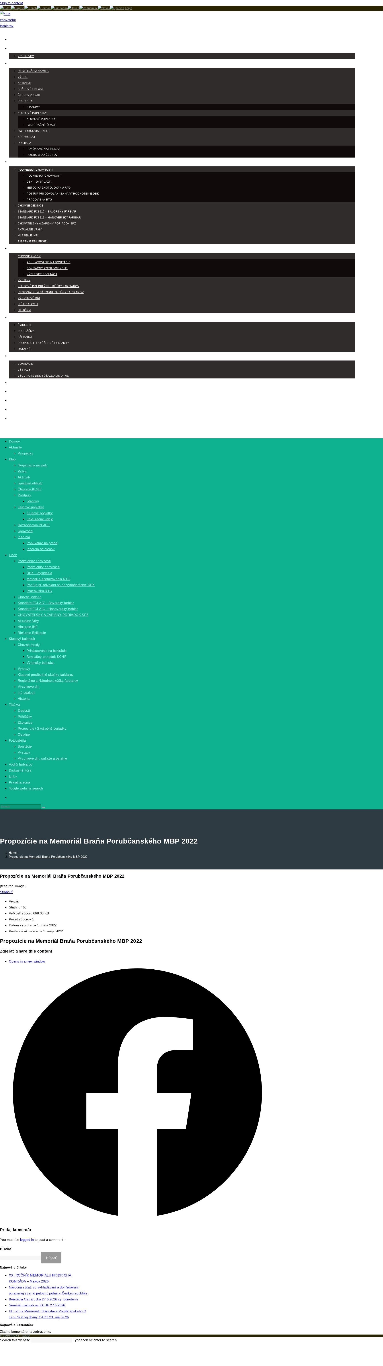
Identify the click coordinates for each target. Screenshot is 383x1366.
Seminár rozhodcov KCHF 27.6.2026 (37, 1305)
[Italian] (73, 8)
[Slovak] (104, 8)
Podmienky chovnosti (34, 561)
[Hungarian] (59, 8)
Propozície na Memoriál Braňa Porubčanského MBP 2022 (48, 856)
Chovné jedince (29, 597)
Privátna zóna (19, 782)
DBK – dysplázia (39, 573)
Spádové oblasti (30, 483)
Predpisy (24, 495)
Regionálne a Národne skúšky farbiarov (48, 680)
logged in (27, 1239)
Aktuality (15, 447)
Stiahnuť (6, 892)
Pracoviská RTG (39, 591)
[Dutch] (5, 8)
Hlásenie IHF (28, 627)
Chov (13, 555)
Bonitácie (25, 746)
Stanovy (33, 501)
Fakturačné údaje (40, 519)
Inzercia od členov (41, 549)
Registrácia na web (32, 465)
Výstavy (24, 668)
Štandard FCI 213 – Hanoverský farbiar (48, 609)
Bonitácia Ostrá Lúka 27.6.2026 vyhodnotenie (43, 1299)
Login (128, 8)
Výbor (22, 471)
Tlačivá (14, 704)
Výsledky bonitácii (40, 662)
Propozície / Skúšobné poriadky (42, 728)
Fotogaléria (17, 740)
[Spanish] (117, 8)
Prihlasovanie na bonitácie (46, 651)
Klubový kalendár (22, 639)
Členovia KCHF (29, 489)
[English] (17, 8)
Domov (14, 441)
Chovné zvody (29, 645)
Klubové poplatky (31, 507)
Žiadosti (24, 710)
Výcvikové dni (28, 686)
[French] (30, 8)
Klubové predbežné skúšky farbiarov (46, 674)
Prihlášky (25, 716)
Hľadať (5, 1249)
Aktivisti (24, 477)
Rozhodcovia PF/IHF (34, 525)
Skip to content (11, 3)
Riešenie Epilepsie (32, 633)
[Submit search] (43, 807)
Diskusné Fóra (20, 770)
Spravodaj (25, 531)
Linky (13, 776)
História (23, 698)
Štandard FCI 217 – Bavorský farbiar (46, 603)
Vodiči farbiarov (20, 764)
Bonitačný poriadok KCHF (46, 657)
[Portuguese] (88, 8)
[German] (44, 8)
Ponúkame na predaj (42, 543)
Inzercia (24, 537)
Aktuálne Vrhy (28, 621)
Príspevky (25, 453)
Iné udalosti (26, 692)
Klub (12, 459)
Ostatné (24, 734)
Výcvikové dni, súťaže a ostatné (42, 758)
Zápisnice (25, 722)
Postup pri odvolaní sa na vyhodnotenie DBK (61, 585)
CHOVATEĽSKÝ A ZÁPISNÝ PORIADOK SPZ (53, 615)
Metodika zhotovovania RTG (48, 579)
